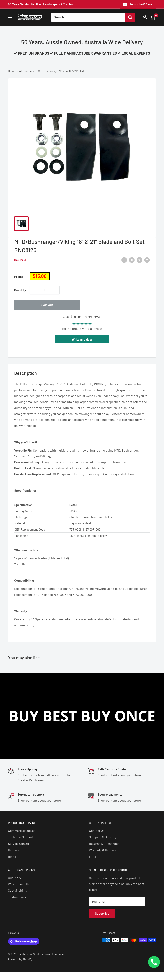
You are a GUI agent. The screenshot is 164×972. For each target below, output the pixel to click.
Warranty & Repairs (102, 850)
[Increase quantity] (55, 290)
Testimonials (17, 897)
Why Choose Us (19, 884)
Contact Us (96, 830)
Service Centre (18, 843)
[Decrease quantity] (34, 290)
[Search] (130, 17)
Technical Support (20, 837)
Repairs (13, 850)
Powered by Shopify (20, 959)
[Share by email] (147, 260)
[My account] (145, 17)
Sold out (47, 305)
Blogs (12, 856)
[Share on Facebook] (124, 260)
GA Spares (21, 260)
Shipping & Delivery (102, 837)
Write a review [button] (82, 339)
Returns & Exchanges (104, 843)
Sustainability (17, 890)
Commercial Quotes (21, 830)
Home (11, 71)
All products (26, 71)
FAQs (92, 856)
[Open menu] (10, 17)
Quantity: (20, 290)
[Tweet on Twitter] (139, 260)
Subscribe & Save (140, 4)
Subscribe (102, 913)
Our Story (14, 878)
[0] (152, 17)
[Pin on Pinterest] (132, 260)
